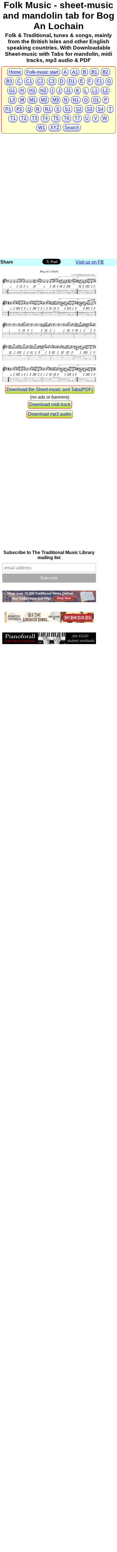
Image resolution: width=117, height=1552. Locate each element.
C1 (29, 81)
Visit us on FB (90, 262)
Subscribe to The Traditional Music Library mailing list (49, 555)
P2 (19, 109)
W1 (41, 127)
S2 (79, 109)
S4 (100, 109)
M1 (32, 99)
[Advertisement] (58, 196)
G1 (12, 90)
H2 (43, 90)
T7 (77, 118)
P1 (8, 109)
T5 (55, 118)
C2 (40, 81)
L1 (94, 90)
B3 (9, 81)
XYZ (54, 127)
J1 (68, 90)
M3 (56, 99)
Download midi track (49, 404)
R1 (48, 109)
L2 (105, 90)
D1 (72, 81)
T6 (66, 118)
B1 (94, 72)
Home (15, 72)
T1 (13, 118)
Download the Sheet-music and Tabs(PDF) (50, 389)
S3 (89, 109)
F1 (99, 81)
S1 (67, 109)
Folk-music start (42, 72)
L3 (12, 99)
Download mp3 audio (49, 414)
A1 (75, 72)
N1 (76, 99)
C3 (52, 81)
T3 (34, 118)
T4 (45, 118)
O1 (96, 99)
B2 (105, 72)
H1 (32, 90)
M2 (44, 99)
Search (71, 127)
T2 (23, 118)
